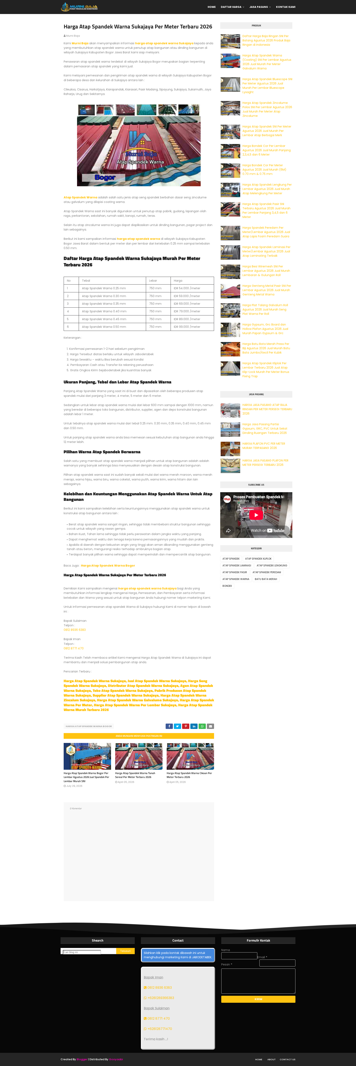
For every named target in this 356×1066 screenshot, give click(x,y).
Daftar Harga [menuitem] (231, 7)
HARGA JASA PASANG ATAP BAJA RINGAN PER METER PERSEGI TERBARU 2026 (267, 409)
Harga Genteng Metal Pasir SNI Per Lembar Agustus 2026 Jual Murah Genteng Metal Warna (266, 290)
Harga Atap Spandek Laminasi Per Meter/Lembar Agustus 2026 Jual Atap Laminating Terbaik (266, 251)
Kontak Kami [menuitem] (285, 7)
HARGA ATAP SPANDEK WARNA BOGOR (89, 726)
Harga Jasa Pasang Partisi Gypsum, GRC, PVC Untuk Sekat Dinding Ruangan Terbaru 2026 (264, 428)
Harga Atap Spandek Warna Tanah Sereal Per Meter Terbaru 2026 (135, 775)
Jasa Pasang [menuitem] (258, 7)
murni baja (73, 36)
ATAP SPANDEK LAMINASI (236, 565)
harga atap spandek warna (138, 239)
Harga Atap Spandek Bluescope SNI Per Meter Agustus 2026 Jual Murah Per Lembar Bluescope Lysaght (267, 85)
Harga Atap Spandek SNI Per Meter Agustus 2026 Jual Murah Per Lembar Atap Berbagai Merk (266, 130)
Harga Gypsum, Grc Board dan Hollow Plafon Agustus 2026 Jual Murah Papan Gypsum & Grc (265, 328)
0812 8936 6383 (75, 630)
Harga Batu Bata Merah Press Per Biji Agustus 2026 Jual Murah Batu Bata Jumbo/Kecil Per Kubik (266, 348)
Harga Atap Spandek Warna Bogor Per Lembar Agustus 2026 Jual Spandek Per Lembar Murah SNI (86, 777)
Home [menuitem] (212, 7)
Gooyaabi (116, 1059)
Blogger (82, 1059)
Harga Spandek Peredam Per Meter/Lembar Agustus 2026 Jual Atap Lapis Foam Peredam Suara (266, 232)
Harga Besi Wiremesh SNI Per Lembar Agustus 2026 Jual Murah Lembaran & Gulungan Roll (266, 270)
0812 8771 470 (74, 648)
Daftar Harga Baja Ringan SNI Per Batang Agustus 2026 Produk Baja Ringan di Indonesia (266, 40)
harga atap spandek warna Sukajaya (164, 43)
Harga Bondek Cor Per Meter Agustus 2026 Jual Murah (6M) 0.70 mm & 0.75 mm (264, 169)
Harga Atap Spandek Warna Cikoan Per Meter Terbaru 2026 (189, 775)
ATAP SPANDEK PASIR (234, 572)
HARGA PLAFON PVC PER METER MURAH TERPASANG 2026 (263, 446)
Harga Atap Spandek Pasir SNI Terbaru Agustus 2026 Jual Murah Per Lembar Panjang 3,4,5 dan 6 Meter (266, 210)
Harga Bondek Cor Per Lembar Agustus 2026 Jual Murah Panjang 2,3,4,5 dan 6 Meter (266, 150)
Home (258, 1059)
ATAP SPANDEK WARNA (235, 579)
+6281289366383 (160, 998)
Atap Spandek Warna (80, 197)
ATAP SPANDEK (231, 558)
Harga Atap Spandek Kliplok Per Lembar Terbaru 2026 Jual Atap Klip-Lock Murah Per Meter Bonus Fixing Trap (265, 369)
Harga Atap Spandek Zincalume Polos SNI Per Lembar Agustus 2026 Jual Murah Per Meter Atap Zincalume (267, 109)
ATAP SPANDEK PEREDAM (267, 572)
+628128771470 (159, 1028)
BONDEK (227, 586)
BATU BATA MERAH (266, 579)
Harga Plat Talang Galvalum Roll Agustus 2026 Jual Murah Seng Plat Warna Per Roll (265, 309)
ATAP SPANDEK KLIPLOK (258, 558)
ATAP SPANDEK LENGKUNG (272, 565)
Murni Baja (80, 43)
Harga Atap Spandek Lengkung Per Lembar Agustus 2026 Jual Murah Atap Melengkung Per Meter (267, 189)
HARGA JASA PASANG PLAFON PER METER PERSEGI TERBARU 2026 (265, 462)
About (271, 1059)
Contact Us (287, 1059)
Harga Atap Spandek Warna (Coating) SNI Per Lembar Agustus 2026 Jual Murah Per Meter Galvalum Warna (266, 61)
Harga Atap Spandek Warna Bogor (108, 565)
